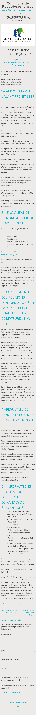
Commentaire (6, 635)
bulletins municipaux (17, 604)
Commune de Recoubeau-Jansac (18, 4)
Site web (4, 669)
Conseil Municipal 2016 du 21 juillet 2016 (27, 612)
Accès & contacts (18, 21)
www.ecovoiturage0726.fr (10, 254)
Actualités (27, 19)
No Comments (19, 65)
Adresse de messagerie (10, 659)
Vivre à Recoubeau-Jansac (13, 19)
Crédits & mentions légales (18, 703)
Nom (3, 650)
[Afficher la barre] (2, 2)
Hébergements (16, 17)
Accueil (7, 17)
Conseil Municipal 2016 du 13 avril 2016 (9, 611)
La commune (26, 17)
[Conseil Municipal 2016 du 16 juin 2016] (18, 35)
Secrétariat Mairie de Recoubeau (17, 62)
